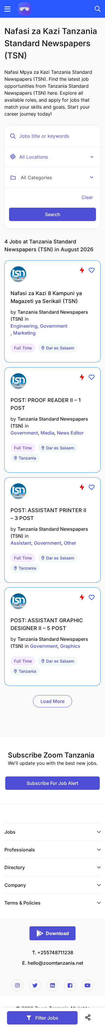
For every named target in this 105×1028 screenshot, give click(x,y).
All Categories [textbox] (36, 177)
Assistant (20, 543)
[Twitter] (35, 985)
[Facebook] (70, 985)
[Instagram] (17, 985)
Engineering (23, 326)
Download (57, 933)
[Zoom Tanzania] (24, 8)
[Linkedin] (52, 985)
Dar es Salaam (60, 347)
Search (52, 214)
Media (47, 433)
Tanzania (27, 457)
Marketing (24, 333)
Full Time (23, 347)
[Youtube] (87, 985)
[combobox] (57, 177)
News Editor (70, 433)
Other (70, 543)
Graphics (70, 646)
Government (53, 326)
